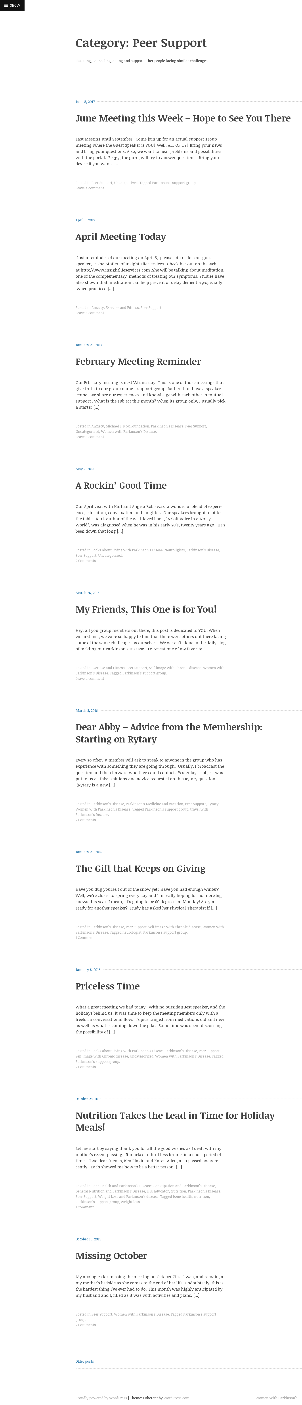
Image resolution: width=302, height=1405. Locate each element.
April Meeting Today (121, 236)
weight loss (130, 1201)
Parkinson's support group (174, 182)
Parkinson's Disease (167, 426)
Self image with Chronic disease (175, 667)
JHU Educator (158, 1191)
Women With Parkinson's (277, 1398)
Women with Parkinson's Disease (128, 431)
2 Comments (86, 560)
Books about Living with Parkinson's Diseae (127, 550)
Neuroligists (174, 550)
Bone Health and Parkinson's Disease (122, 1185)
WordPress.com (176, 1398)
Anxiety (98, 307)
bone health (182, 1196)
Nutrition (178, 1191)
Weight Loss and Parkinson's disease (128, 1196)
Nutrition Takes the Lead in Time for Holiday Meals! (175, 1121)
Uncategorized (126, 182)
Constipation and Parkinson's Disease (184, 1185)
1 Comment (85, 937)
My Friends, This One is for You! (146, 609)
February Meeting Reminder (138, 361)
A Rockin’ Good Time (121, 485)
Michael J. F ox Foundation (127, 426)
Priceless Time (108, 986)
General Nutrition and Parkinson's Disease (110, 1191)
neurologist (131, 932)
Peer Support (102, 182)
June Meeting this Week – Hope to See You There (183, 118)
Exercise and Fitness (122, 307)
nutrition (201, 1196)
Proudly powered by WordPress (101, 1398)
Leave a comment (90, 188)
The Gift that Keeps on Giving (140, 868)
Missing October (111, 1255)
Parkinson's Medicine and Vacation (154, 803)
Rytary (213, 803)
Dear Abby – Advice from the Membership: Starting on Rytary (169, 732)
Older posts (85, 1361)
